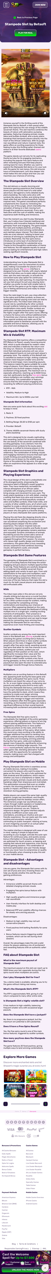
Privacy (25, 1248)
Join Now (40, 5)
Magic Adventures (9, 1157)
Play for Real (25, 33)
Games (24, 1111)
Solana (4, 1235)
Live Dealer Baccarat (34, 1163)
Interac (4, 1219)
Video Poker (30, 1188)
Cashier (5, 1210)
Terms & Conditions (27, 1244)
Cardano (5, 1207)
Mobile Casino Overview (35, 1197)
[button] (5, 1104)
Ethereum (5, 1216)
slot (45, 406)
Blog (14, 1244)
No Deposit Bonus (8, 1176)
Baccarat (29, 1154)
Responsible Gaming (13, 1248)
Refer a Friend (7, 1160)
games (27, 269)
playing (29, 636)
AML (44, 1248)
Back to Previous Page (27, 17)
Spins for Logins (8, 1163)
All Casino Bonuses (9, 1151)
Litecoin (5, 1223)
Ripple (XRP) (6, 1232)
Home (17, 1111)
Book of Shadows (8, 1173)
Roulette (29, 1176)
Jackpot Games (32, 1160)
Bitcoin (4, 1201)
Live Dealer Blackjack (34, 1166)
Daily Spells (6, 1154)
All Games (29, 1151)
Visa (3, 1238)
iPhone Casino (31, 1201)
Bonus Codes (7, 1170)
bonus (6, 747)
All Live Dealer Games (34, 1173)
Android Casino (31, 1204)
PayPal (4, 1229)
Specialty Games (32, 1182)
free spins (36, 375)
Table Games (31, 1185)
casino (38, 149)
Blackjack (29, 1157)
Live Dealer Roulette (33, 1170)
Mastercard (6, 1226)
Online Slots (30, 1179)
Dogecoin (5, 1213)
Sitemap (35, 1248)
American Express (9, 1197)
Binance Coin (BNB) (9, 1204)
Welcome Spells (8, 1166)
